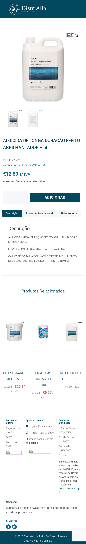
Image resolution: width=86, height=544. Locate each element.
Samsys (48, 540)
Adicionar (55, 197)
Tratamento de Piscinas (31, 164)
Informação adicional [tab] (39, 213)
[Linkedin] (14, 526)
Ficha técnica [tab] (69, 213)
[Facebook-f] (8, 526)
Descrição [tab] (12, 213)
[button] (76, 35)
